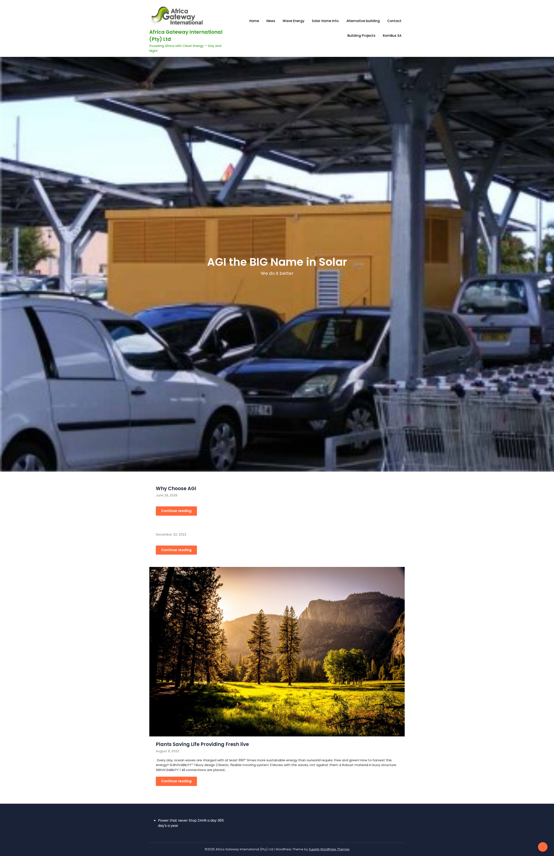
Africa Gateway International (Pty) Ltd (185, 36)
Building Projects (361, 35)
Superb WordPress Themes (329, 849)
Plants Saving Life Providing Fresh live (202, 744)
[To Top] (543, 847)
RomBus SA (392, 35)
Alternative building (363, 21)
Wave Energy (293, 21)
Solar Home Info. (325, 21)
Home (254, 21)
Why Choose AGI (176, 488)
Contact (394, 21)
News (270, 21)
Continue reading (176, 511)
